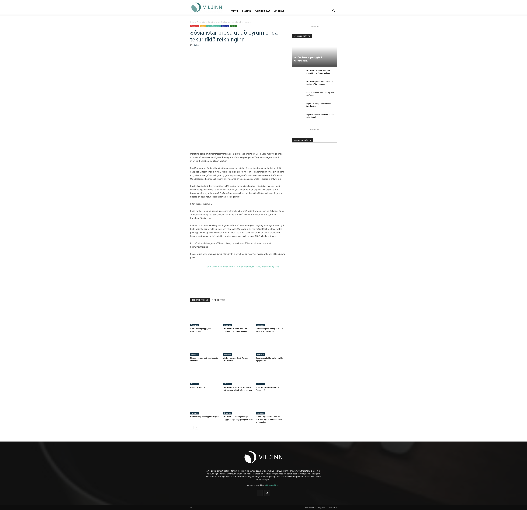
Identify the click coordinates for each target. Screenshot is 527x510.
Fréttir (234, 11)
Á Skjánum (194, 325)
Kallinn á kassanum (213, 26)
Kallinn (196, 45)
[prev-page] (192, 427)
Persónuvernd (310, 507)
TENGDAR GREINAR (200, 300)
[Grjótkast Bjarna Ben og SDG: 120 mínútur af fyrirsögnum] (271, 316)
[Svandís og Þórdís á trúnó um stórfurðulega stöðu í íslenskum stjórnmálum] (271, 404)
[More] (247, 56)
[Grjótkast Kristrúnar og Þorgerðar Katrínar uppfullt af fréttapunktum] (238, 375)
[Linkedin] (221, 56)
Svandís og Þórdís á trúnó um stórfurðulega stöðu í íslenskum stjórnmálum (269, 419)
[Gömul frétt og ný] (205, 375)
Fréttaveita (201, 22)
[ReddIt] (227, 56)
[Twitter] (215, 56)
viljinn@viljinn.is (272, 485)
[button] (333, 11)
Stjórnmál (225, 26)
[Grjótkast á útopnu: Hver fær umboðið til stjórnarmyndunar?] (238, 316)
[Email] (234, 56)
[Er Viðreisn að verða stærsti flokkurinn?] (271, 375)
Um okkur (279, 11)
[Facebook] (208, 56)
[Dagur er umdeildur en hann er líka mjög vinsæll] (271, 345)
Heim (192, 22)
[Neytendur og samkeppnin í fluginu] (205, 404)
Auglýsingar (322, 507)
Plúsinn (246, 11)
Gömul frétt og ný (197, 387)
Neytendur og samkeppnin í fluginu (204, 417)
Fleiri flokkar (262, 11)
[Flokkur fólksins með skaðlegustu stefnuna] (205, 345)
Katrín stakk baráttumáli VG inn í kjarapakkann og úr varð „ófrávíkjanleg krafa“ (243, 266)
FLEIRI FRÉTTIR (218, 300)
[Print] (240, 56)
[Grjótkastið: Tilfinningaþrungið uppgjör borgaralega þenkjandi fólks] (238, 404)
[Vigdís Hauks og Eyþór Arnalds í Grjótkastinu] (238, 345)
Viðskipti (233, 26)
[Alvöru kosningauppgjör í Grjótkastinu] (205, 316)
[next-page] (196, 427)
